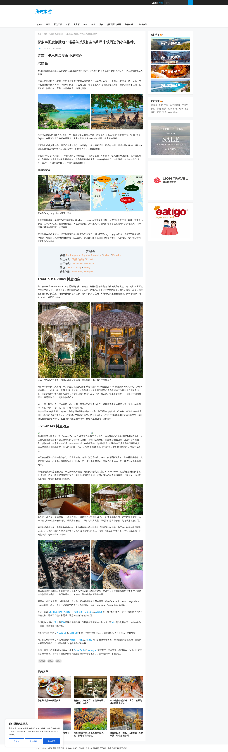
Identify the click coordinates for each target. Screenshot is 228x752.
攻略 (39, 24)
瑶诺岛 (50, 661)
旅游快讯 (143, 24)
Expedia (116, 255)
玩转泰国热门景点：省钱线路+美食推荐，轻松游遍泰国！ (126, 734)
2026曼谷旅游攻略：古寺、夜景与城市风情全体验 (126, 702)
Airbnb (107, 255)
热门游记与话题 (114, 24)
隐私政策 (60, 748)
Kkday (87, 267)
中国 (159, 109)
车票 (186, 109)
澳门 (153, 112)
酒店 (48, 24)
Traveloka (96, 255)
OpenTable (76, 272)
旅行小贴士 (130, 24)
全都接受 (51, 741)
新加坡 (154, 105)
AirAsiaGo (78, 263)
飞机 (75, 259)
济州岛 (185, 105)
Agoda (85, 255)
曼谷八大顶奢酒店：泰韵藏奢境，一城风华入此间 (89, 702)
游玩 (175, 112)
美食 (93, 24)
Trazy (79, 267)
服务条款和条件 (72, 748)
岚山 (153, 109)
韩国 (166, 105)
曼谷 (161, 105)
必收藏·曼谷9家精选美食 (49, 700)
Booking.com (73, 255)
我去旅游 (43, 11)
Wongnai (89, 272)
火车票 (77, 24)
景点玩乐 (58, 24)
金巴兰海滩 (175, 105)
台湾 (164, 109)
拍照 (181, 109)
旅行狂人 (47, 48)
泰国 (45, 34)
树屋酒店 (42, 661)
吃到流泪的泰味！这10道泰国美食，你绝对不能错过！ (89, 734)
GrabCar (89, 263)
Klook (71, 267)
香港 (159, 112)
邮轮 (85, 24)
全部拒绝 (33, 741)
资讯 (175, 109)
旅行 (170, 109)
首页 (39, 34)
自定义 (16, 741)
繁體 (161, 2)
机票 (68, 24)
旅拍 (101, 24)
